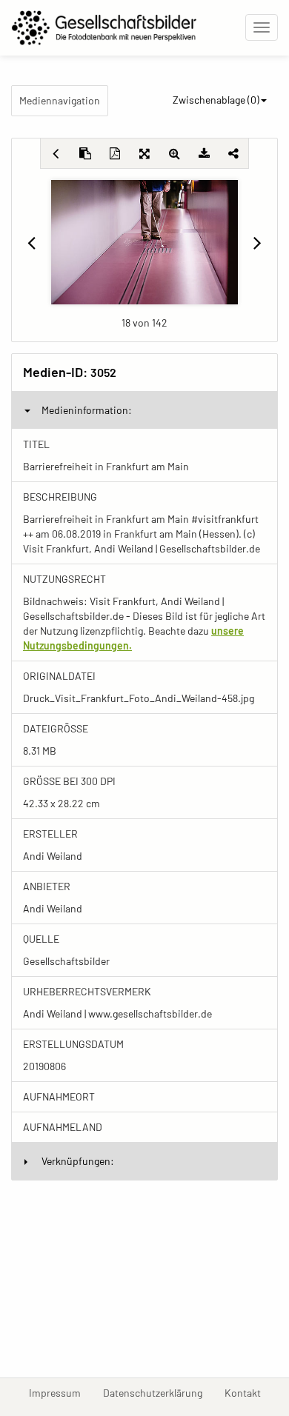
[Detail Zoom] (174, 153)
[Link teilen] (233, 153)
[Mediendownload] (204, 153)
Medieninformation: (86, 410)
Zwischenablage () (216, 99)
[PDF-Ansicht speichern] (115, 153)
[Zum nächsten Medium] (257, 242)
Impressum (60, 1392)
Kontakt (248, 1392)
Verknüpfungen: (77, 1161)
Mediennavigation (59, 100)
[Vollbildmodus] (144, 153)
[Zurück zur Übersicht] (55, 153)
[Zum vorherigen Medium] (31, 242)
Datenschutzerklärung (158, 1392)
